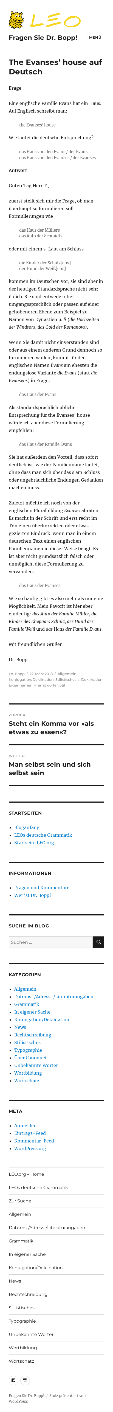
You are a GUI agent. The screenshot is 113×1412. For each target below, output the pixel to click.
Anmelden (25, 1125)
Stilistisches (65, 679)
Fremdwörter (46, 685)
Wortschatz (26, 1080)
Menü (95, 37)
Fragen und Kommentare (41, 887)
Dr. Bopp (17, 674)
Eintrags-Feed (30, 1133)
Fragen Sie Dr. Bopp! (43, 37)
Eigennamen (21, 685)
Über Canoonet (30, 1057)
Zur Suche (20, 1201)
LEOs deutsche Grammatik (43, 835)
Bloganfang (26, 827)
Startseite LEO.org (34, 842)
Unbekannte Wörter (36, 1065)
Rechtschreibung (32, 1035)
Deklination (92, 679)
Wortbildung (28, 1073)
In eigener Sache (32, 1012)
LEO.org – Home (26, 1174)
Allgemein (67, 674)
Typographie (28, 1050)
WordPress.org (30, 1148)
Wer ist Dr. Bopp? (33, 895)
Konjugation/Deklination (31, 679)
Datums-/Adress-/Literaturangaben (54, 996)
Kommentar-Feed (34, 1141)
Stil (62, 685)
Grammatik (26, 1004)
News (20, 1027)
